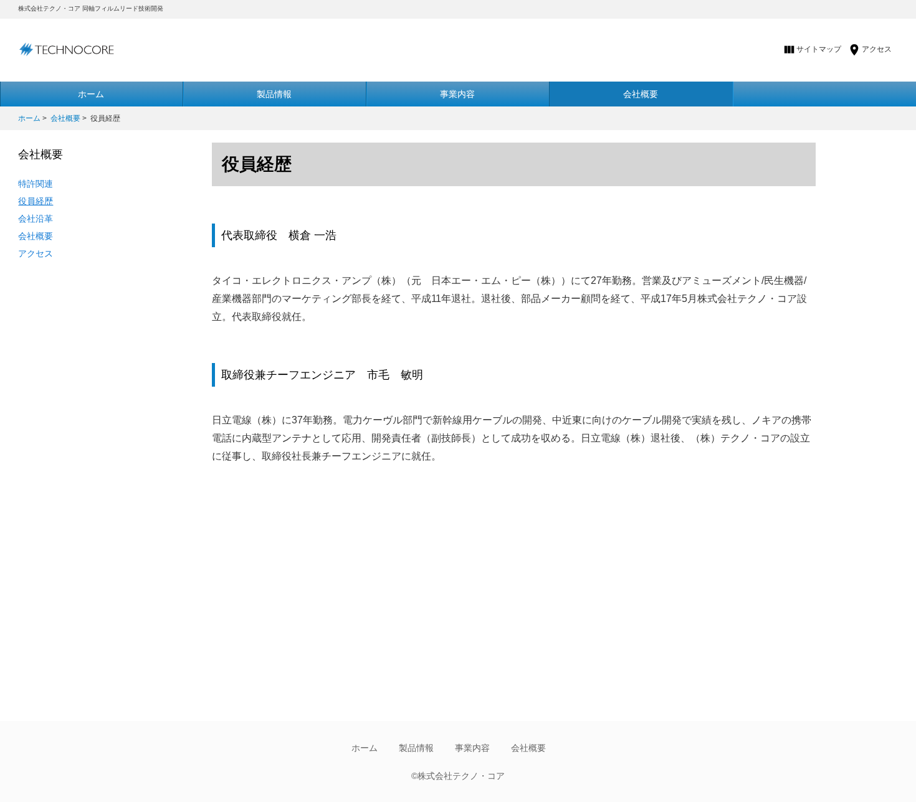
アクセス (877, 49)
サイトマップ (818, 49)
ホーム (29, 118)
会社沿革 (35, 219)
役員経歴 (35, 201)
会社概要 (640, 94)
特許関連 (35, 184)
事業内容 (457, 94)
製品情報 (274, 94)
